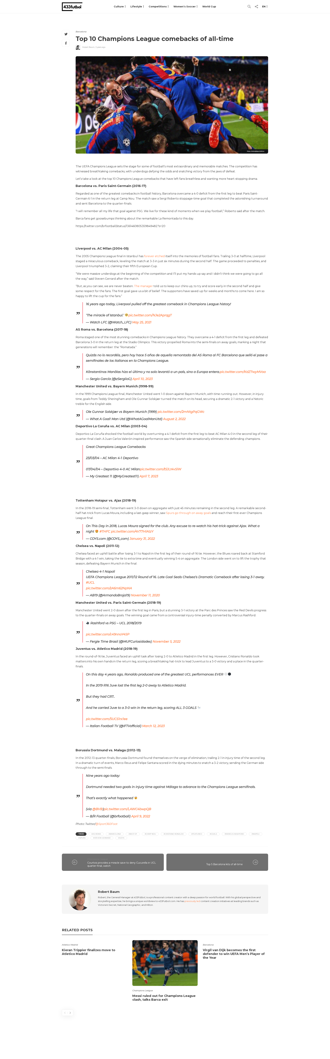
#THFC (105, 531)
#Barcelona (115, 834)
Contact (206, 1042)
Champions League (97, 859)
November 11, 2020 (145, 595)
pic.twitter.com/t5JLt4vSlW (160, 469)
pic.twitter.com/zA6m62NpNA (109, 588)
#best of (133, 834)
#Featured (196, 834)
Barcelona (81, 31)
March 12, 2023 (153, 726)
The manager (143, 286)
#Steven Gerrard (102, 838)
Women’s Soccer (184, 6)
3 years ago (100, 47)
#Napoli (256, 834)
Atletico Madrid (70, 944)
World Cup (209, 6)
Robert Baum (88, 47)
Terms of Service (229, 1042)
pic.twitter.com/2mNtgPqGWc (181, 412)
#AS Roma (96, 834)
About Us (188, 1042)
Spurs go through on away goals (188, 513)
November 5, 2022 (166, 641)
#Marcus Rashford (234, 834)
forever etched (154, 256)
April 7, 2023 (149, 476)
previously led (192, 901)
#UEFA (121, 838)
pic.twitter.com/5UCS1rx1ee (107, 719)
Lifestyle (136, 6)
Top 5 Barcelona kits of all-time (224, 864)
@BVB (97, 809)
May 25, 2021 (141, 322)
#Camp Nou (150, 834)
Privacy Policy (257, 1042)
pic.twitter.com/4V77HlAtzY (132, 531)
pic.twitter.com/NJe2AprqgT (150, 315)
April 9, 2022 (140, 816)
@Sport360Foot (107, 824)
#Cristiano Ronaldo (174, 834)
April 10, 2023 (143, 379)
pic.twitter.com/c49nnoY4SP (107, 634)
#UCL (90, 582)
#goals (213, 834)
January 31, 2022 (142, 539)
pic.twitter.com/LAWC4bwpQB (127, 809)
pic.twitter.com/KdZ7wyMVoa (243, 372)
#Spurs (81, 838)
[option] (94, 948)
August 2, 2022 (174, 419)
